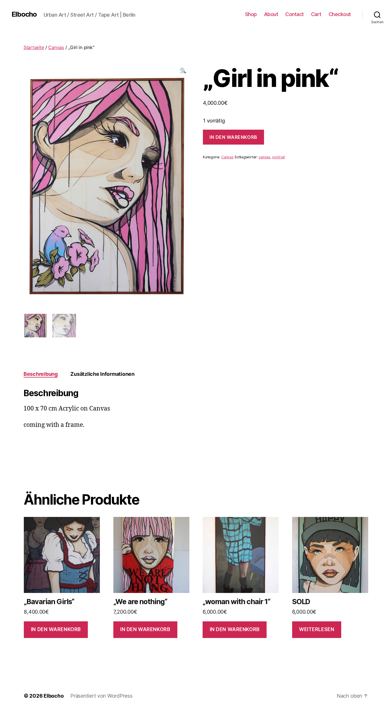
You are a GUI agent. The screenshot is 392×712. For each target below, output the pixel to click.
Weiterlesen (316, 629)
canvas (264, 157)
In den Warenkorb (233, 137)
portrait (278, 157)
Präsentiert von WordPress (101, 696)
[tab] (41, 374)
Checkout (340, 14)
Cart (316, 14)
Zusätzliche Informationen (102, 374)
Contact (294, 14)
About (271, 14)
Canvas (56, 47)
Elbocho (24, 14)
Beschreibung (41, 374)
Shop (251, 14)
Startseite (34, 47)
